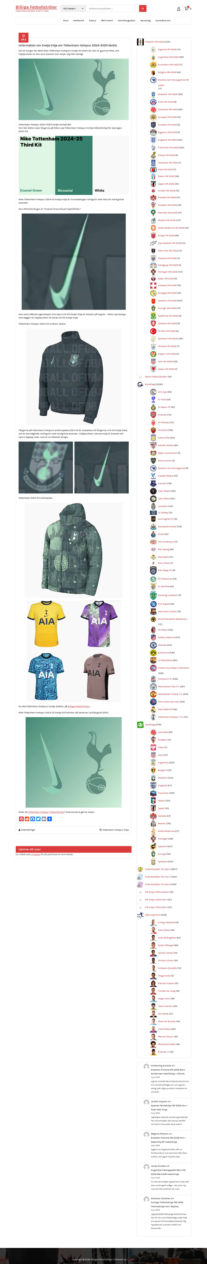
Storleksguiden (126, 20)
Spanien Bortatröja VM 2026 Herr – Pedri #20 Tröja (169, 1107)
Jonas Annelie (158, 1166)
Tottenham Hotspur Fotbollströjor (46, 812)
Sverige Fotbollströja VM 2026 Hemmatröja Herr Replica (167, 1204)
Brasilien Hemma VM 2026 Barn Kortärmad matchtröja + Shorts (168, 1071)
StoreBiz (130, 1259)
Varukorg (145, 20)
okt (23, 37)
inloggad (35, 854)
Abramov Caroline (160, 1198)
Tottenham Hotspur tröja (115, 829)
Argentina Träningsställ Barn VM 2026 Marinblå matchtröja (168, 1172)
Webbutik (78, 20)
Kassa (92, 20)
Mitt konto (107, 20)
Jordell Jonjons (159, 1101)
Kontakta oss (163, 20)
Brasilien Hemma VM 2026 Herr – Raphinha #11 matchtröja (168, 1139)
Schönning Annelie (161, 1065)
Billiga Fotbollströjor (79, 706)
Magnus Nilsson (159, 1133)
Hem (65, 20)
